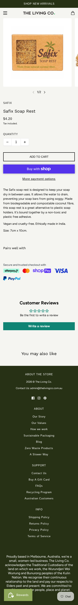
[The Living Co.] (39, 13)
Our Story (39, 416)
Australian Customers (39, 498)
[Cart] (73, 13)
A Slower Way (39, 454)
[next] (44, 92)
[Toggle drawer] (5, 13)
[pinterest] (45, 398)
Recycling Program (39, 492)
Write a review (39, 326)
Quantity (10, 134)
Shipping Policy (39, 517)
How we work (39, 429)
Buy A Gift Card (39, 479)
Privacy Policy (39, 529)
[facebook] (33, 398)
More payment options (39, 179)
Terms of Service (39, 536)
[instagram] (39, 398)
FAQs (39, 485)
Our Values (39, 422)
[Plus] (25, 142)
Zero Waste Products (39, 448)
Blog (39, 441)
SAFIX (7, 102)
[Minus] (7, 142)
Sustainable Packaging (39, 435)
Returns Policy (39, 523)
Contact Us (39, 473)
